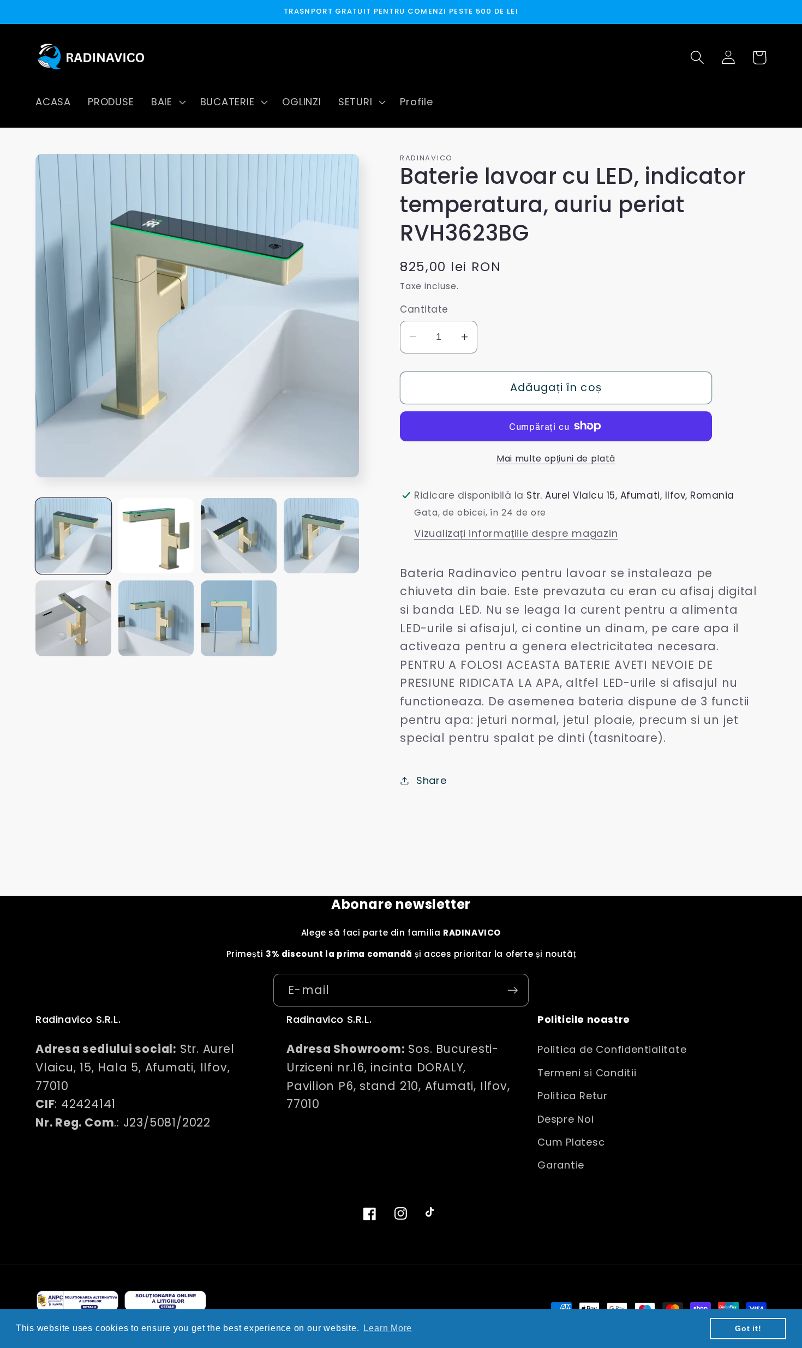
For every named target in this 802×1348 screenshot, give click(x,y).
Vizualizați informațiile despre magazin (516, 533)
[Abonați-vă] (512, 990)
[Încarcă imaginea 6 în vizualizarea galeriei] (156, 618)
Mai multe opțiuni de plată (555, 458)
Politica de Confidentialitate (612, 1049)
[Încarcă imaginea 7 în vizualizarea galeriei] (239, 618)
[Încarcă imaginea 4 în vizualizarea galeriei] (322, 536)
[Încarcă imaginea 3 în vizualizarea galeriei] (239, 536)
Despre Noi (565, 1119)
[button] (166, 102)
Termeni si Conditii (587, 1073)
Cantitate (424, 309)
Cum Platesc (571, 1142)
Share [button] (431, 780)
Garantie (560, 1165)
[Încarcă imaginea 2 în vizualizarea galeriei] (156, 536)
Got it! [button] (748, 1328)
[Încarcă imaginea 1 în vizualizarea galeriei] (73, 536)
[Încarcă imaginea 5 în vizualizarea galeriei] (73, 618)
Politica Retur (572, 1096)
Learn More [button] (387, 1328)
